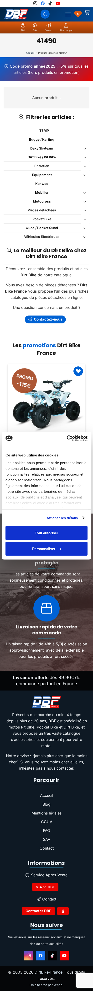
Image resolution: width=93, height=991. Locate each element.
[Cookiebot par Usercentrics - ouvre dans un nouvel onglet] (67, 438)
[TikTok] (52, 955)
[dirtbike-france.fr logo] (46, 702)
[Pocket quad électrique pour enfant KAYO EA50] (46, 403)
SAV (46, 839)
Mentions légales (46, 813)
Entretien (41, 166)
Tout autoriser (46, 533)
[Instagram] (28, 955)
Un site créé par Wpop (46, 985)
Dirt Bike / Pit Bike (42, 157)
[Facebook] (40, 955)
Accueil (30, 52)
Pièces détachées (42, 210)
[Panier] (87, 14)
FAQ (46, 830)
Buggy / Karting (41, 139)
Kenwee (41, 184)
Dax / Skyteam (41, 148)
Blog (46, 804)
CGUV (46, 821)
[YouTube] (64, 955)
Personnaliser (43, 548)
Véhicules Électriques (41, 237)
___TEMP (42, 131)
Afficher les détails (62, 518)
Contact (47, 848)
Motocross (42, 201)
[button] (68, 14)
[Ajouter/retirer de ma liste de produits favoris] (78, 371)
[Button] (63, 911)
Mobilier (42, 192)
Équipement (42, 175)
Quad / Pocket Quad (42, 228)
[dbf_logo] (16, 14)
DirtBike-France (48, 972)
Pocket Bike (41, 219)
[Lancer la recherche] (45, 14)
